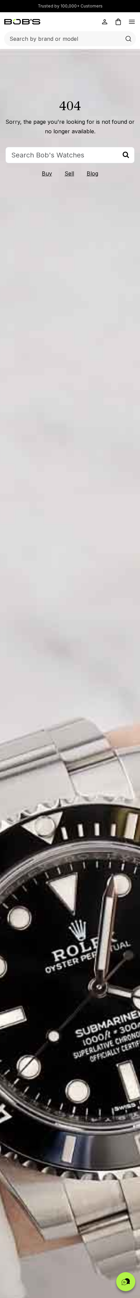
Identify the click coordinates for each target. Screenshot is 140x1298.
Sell (69, 173)
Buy (47, 173)
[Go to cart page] (118, 22)
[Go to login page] (104, 22)
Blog (92, 173)
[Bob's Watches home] (22, 21)
